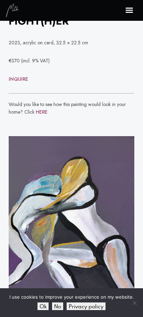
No (57, 306)
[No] (134, 302)
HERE (42, 111)
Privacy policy (86, 306)
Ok (43, 306)
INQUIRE (18, 79)
